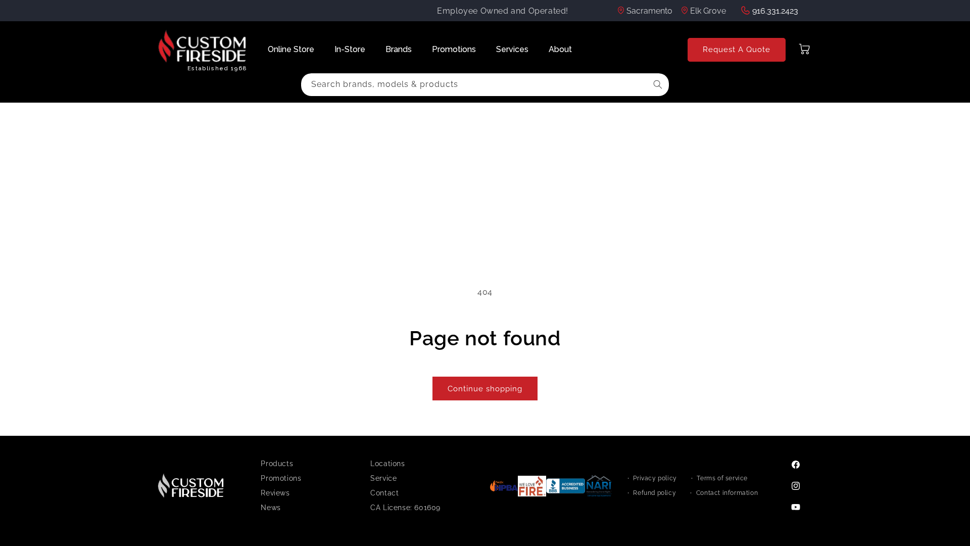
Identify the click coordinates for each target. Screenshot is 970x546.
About (560, 49)
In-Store (349, 49)
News (270, 508)
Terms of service (722, 478)
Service (383, 478)
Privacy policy (654, 478)
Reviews (275, 493)
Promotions (454, 49)
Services (512, 49)
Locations (387, 464)
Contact (384, 493)
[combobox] (485, 84)
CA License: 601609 (405, 508)
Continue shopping (485, 388)
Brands (398, 49)
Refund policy (654, 492)
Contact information (727, 492)
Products (277, 464)
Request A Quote (736, 49)
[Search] (658, 84)
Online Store (291, 49)
